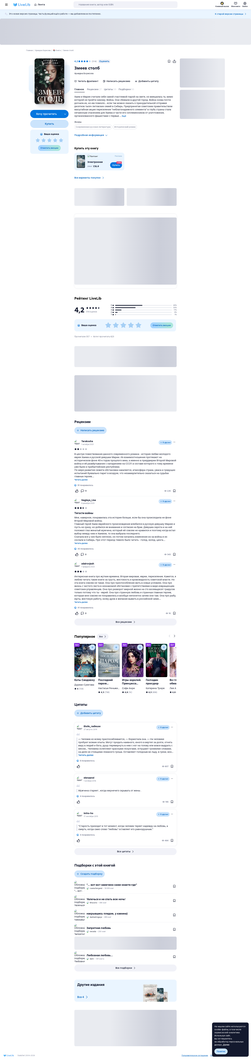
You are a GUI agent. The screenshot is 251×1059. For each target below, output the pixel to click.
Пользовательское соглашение (195, 1055)
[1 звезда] (37, 140)
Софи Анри (128, 688)
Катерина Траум (155, 688)
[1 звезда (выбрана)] (79, 61)
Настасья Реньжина (109, 688)
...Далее (226, 1044)
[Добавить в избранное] (169, 61)
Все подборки (123, 967)
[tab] (79, 90)
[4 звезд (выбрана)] (87, 61)
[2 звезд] (43, 140)
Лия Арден (176, 688)
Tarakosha (87, 441)
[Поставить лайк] (76, 491)
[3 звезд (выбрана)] (84, 61)
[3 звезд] (49, 140)
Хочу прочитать (46, 114)
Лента (41, 4)
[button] (49, 81)
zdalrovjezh (87, 563)
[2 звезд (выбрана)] (82, 61)
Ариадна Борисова (84, 73)
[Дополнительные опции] (65, 114)
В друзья (167, 442)
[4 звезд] (55, 140)
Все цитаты (123, 851)
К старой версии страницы (229, 14)
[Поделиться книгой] (174, 61)
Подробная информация (89, 135)
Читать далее (81, 479)
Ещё (124, 116)
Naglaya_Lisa (88, 500)
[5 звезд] (61, 140)
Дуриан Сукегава (84, 684)
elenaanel (89, 777)
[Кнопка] (169, 636)
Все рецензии (124, 621)
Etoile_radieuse (92, 726)
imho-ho (88, 813)
